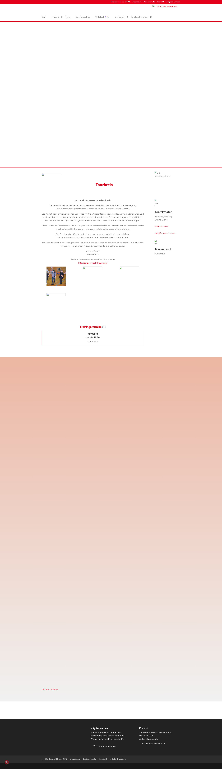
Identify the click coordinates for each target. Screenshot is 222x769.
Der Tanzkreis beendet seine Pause (62, 502)
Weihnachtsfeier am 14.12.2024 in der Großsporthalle (72, 468)
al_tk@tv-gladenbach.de (165, 233)
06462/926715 (161, 226)
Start (44, 17)
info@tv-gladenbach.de (153, 743)
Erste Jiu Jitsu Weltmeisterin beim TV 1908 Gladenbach (73, 628)
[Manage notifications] (7, 762)
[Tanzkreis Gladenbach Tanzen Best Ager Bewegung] (92, 276)
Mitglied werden (173, 2)
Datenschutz (149, 2)
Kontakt (160, 2)
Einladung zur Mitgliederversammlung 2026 (67, 406)
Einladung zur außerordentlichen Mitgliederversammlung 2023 (77, 597)
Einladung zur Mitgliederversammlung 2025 (67, 437)
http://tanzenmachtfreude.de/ (92, 263)
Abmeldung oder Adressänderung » (108, 735)
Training (55, 17)
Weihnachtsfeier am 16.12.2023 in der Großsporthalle (72, 563)
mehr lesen (49, 391)
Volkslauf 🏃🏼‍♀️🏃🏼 (102, 17)
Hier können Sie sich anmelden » (106, 732)
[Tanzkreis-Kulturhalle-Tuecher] (56, 300)
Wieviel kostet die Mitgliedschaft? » (107, 739)
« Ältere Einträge (50, 689)
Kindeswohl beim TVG (120, 2)
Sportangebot (83, 17)
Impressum (137, 2)
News (67, 17)
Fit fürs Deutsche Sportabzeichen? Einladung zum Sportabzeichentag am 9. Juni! (87, 376)
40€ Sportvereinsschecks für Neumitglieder (67, 662)
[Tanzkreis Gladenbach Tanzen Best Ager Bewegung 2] (56, 276)
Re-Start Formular (139, 17)
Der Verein (120, 17)
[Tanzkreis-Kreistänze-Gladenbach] (129, 273)
